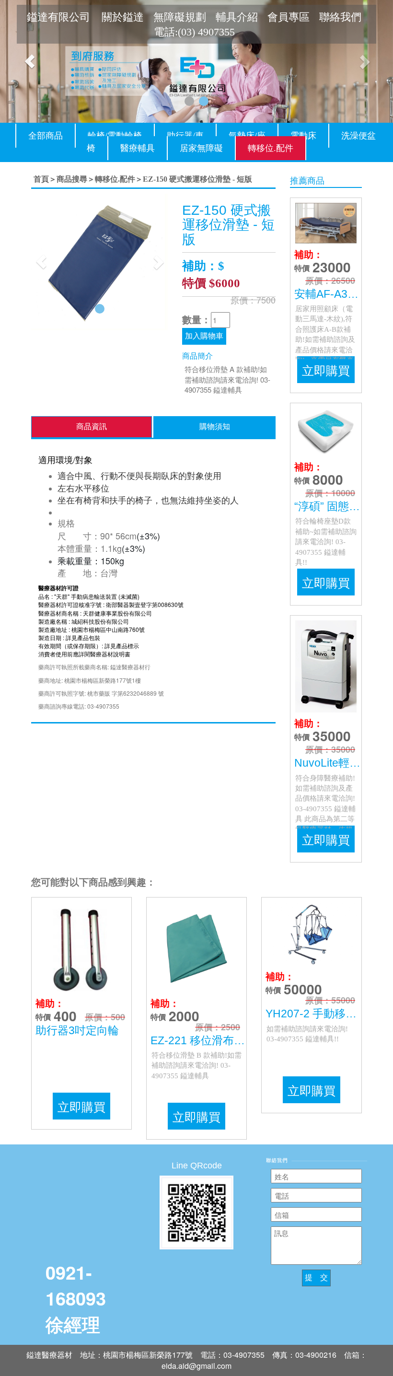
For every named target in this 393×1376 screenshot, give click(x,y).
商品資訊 (91, 426)
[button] (29, 61)
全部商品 (45, 135)
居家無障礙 (201, 148)
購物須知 (214, 426)
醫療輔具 (137, 148)
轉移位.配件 (270, 148)
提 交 (316, 1277)
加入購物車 (204, 336)
